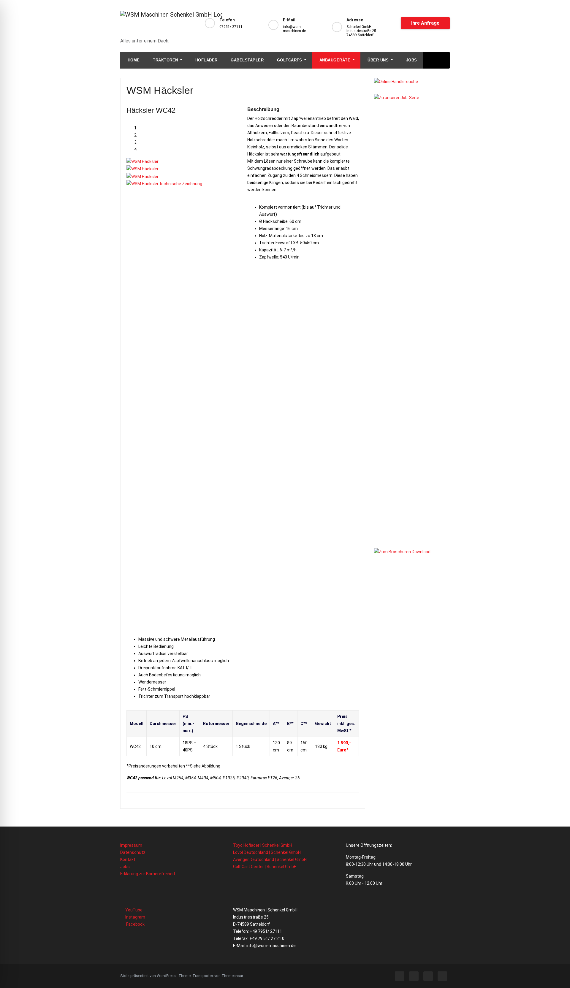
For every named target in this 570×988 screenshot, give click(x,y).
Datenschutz (132, 852)
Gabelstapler (246, 60)
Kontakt (127, 859)
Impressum (131, 845)
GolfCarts (289, 60)
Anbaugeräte (335, 60)
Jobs (411, 60)
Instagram (134, 917)
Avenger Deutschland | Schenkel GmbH (270, 859)
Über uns (378, 60)
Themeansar (232, 975)
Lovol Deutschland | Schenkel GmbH (267, 852)
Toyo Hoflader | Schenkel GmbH (262, 845)
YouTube (133, 910)
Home (133, 60)
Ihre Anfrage (425, 23)
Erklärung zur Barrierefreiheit (147, 873)
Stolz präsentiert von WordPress (148, 975)
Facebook (134, 924)
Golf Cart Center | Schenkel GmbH (265, 866)
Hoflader (206, 60)
